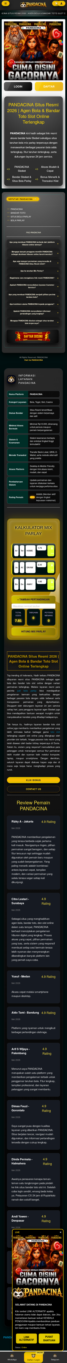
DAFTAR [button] (48, 86)
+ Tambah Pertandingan (33, 599)
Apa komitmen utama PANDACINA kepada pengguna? (32, 304)
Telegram (55, 1359)
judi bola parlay (27, 690)
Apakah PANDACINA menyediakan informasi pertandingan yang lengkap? (32, 312)
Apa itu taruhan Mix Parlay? (32, 271)
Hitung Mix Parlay (33, 631)
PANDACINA (11, 1337)
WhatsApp (12, 1359)
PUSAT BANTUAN (49, 1338)
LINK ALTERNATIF (26, 1338)
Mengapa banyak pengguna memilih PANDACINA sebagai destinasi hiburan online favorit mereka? (32, 252)
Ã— (52, 550)
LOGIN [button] (18, 86)
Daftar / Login (33, 1359)
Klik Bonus (33, 780)
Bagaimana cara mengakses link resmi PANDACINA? (32, 278)
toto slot (55, 731)
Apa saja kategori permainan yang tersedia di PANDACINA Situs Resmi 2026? (32, 262)
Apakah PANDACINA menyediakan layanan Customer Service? (32, 286)
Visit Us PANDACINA (33, 360)
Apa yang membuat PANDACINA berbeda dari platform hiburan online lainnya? (32, 243)
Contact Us (33, 789)
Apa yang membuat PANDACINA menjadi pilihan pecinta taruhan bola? (32, 295)
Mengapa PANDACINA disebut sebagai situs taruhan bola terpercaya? (32, 321)
